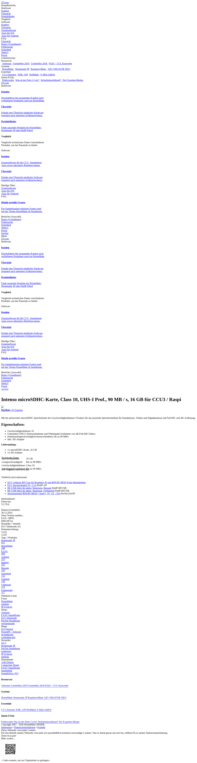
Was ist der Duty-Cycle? (27, 80)
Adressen (7, 63)
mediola (5, 604)
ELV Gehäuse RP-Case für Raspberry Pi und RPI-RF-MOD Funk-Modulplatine (46, 482)
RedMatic (34, 74)
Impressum (6, 727)
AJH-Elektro (7, 662)
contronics (6, 651)
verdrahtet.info (8, 637)
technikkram (7, 634)
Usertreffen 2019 (21, 63)
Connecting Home (10, 665)
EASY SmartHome (10, 615)
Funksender (7, 591)
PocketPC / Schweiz (11, 632)
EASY (4, 552)
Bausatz (5, 569)
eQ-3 (3, 643)
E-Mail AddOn (47, 74)
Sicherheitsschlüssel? (51, 80)
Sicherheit (6, 574)
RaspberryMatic (39, 69)
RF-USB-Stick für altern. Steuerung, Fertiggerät (31, 490)
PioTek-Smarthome (10, 620)
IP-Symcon (6, 607)
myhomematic (8, 623)
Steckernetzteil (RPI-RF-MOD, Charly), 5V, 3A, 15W (34, 493)
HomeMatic (8, 69)
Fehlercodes (8, 80)
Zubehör (18, 410)
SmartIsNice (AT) (9, 673)
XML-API (23, 74)
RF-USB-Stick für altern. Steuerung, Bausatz (29, 488)
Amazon (5, 612)
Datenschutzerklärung (24, 727)
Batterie (5, 563)
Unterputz (6, 585)
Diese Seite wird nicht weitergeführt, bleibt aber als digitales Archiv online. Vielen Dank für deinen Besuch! (53, 388)
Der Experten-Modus (72, 80)
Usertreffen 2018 (39, 63)
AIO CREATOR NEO (59, 69)
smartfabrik (6, 670)
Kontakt (41, 727)
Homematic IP (22, 69)
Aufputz (5, 558)
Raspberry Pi (7, 410)
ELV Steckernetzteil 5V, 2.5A (22, 485)
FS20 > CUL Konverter (60, 63)
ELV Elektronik (9, 618)
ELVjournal (7, 629)
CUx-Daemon (9, 74)
